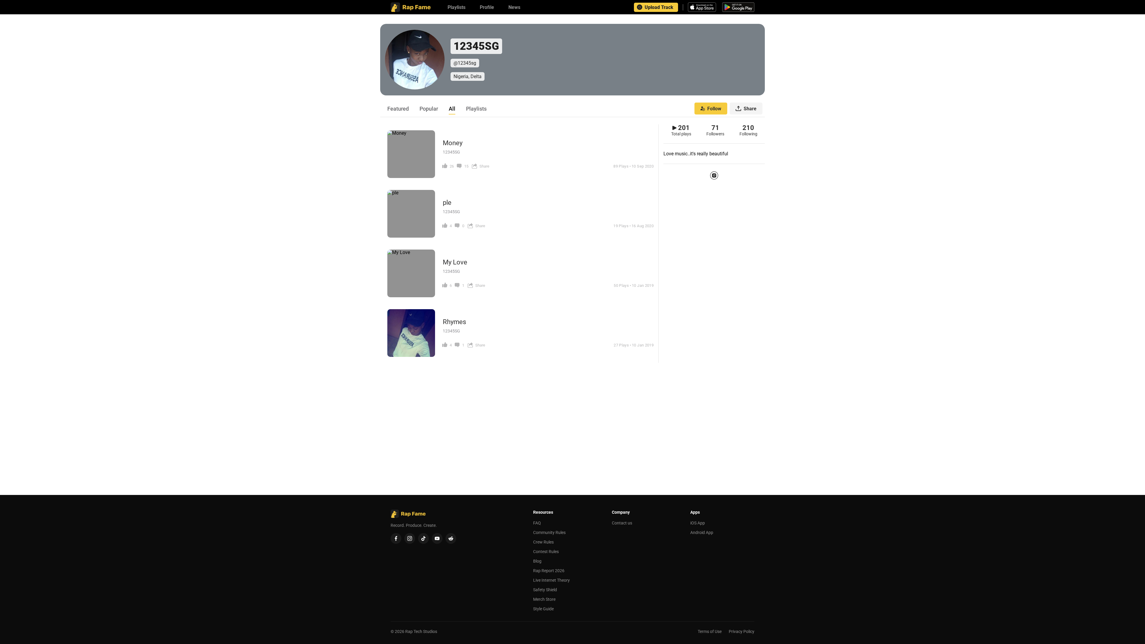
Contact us (622, 523)
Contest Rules (546, 551)
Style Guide (543, 608)
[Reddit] (450, 538)
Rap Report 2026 (548, 570)
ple (447, 202)
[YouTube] (437, 538)
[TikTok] (423, 538)
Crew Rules (543, 542)
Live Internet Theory (551, 580)
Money (452, 143)
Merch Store (544, 599)
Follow (714, 109)
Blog (537, 561)
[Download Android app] (738, 7)
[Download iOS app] (703, 7)
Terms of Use (710, 631)
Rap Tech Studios (421, 631)
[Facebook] (396, 538)
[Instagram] (714, 175)
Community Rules (549, 532)
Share (750, 109)
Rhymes (454, 322)
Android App (701, 532)
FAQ (537, 523)
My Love (455, 262)
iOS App (697, 523)
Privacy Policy (741, 631)
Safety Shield (545, 589)
